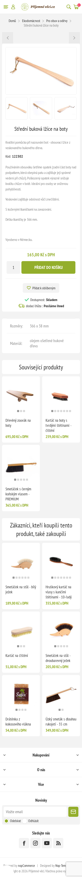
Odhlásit (33, 820)
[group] (21, 395)
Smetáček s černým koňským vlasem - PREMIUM (18, 494)
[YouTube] (47, 843)
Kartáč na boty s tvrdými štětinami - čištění (58, 425)
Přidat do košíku (48, 267)
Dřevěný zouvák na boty (18, 423)
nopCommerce (26, 865)
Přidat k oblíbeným (43, 288)
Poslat (73, 812)
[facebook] (24, 843)
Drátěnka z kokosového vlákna (18, 722)
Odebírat (15, 820)
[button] (18, 411)
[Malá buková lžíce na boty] (8, 38)
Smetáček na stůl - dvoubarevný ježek (58, 658)
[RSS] (58, 843)
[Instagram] (35, 843)
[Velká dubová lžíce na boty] (74, 38)
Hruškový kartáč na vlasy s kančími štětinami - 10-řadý (59, 592)
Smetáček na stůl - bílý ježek (20, 589)
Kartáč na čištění (16, 655)
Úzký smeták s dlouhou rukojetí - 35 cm (61, 722)
